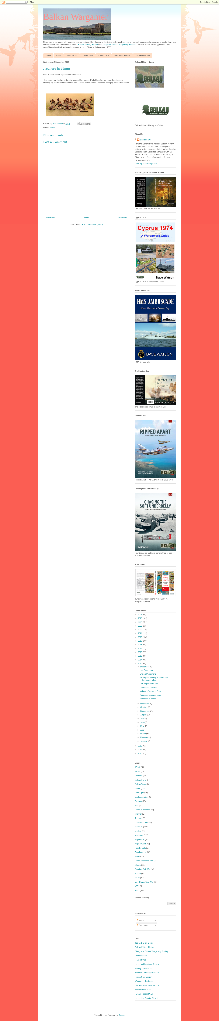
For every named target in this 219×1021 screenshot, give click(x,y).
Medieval (139, 827)
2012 (140, 746)
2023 (140, 626)
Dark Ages (139, 793)
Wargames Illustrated (144, 981)
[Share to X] (83, 123)
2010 (140, 753)
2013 (140, 663)
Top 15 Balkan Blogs (144, 943)
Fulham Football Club (144, 994)
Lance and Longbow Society (147, 964)
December (145, 667)
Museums (139, 835)
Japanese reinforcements (150, 695)
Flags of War (140, 960)
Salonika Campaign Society (147, 973)
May (142, 726)
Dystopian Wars (142, 797)
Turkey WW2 (88, 55)
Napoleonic (139, 839)
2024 (140, 622)
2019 (140, 641)
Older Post (122, 218)
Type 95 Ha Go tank (148, 687)
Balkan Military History (88, 45)
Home (48, 55)
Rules (137, 856)
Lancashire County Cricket (146, 998)
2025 (140, 618)
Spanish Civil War (142, 869)
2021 (140, 633)
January (144, 741)
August (143, 715)
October (144, 707)
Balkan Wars (140, 784)
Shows (138, 865)
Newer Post (50, 218)
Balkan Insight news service (147, 985)
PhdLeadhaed (141, 956)
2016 (140, 652)
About (58, 55)
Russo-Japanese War (144, 861)
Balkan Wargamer (75, 17)
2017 (140, 648)
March (143, 734)
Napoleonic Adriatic (122, 55)
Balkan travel (140, 780)
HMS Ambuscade (143, 55)
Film (137, 805)
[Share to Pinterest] (89, 123)
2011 (140, 750)
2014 (140, 660)
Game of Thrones (142, 810)
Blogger (122, 1015)
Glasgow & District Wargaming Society (118, 45)
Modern (138, 831)
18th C (137, 767)
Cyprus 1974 (103, 55)
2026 (140, 614)
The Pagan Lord (146, 670)
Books (137, 788)
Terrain (138, 873)
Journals (138, 818)
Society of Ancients (143, 968)
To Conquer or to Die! (149, 684)
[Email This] (78, 123)
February (144, 737)
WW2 (52, 127)
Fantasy (138, 801)
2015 (140, 656)
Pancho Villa (140, 848)
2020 (140, 637)
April (142, 730)
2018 (140, 645)
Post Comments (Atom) (92, 224)
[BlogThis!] (80, 123)
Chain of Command (148, 674)
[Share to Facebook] (86, 123)
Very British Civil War (144, 882)
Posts (141, 920)
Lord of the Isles (142, 822)
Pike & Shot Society (143, 977)
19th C (137, 771)
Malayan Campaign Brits (150, 691)
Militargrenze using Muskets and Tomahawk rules (154, 679)
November (145, 703)
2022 (140, 630)
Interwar (138, 814)
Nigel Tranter (72, 55)
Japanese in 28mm (148, 699)
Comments (143, 925)
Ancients (138, 776)
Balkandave (145, 140)
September (145, 711)
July (142, 718)
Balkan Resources (143, 990)
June (142, 722)
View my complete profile (146, 163)
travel (137, 878)
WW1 (137, 886)
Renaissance (140, 852)
